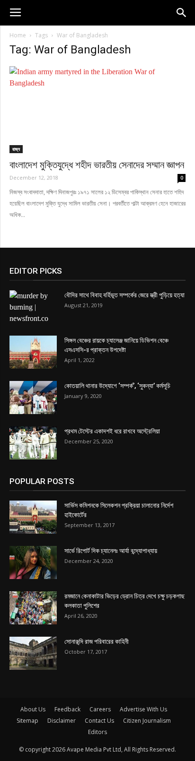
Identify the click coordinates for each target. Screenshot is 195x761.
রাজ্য (16, 149)
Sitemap (27, 721)
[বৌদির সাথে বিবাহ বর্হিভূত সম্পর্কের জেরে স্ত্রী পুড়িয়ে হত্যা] (33, 307)
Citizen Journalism (147, 721)
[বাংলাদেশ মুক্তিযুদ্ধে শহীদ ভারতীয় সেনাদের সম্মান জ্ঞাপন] (97, 109)
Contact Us (99, 721)
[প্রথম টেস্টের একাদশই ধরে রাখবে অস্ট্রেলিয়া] (33, 442)
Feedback (67, 709)
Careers (100, 709)
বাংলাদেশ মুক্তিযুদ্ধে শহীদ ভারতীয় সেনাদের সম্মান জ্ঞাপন (96, 165)
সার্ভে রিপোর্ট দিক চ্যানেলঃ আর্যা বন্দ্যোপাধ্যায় (110, 550)
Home (17, 35)
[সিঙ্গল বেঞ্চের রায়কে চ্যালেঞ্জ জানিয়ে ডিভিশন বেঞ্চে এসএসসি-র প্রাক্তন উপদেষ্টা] (33, 352)
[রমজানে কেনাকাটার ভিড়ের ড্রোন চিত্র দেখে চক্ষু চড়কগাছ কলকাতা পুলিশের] (33, 607)
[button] (181, 13)
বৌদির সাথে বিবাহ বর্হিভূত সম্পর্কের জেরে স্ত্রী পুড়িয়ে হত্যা (124, 295)
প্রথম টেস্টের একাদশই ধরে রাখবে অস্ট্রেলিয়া (112, 431)
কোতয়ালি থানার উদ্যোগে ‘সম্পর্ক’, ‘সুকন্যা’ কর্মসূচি (117, 385)
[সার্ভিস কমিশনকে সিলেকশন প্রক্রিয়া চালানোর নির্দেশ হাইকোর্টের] (33, 517)
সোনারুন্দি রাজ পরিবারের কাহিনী (96, 641)
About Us (32, 709)
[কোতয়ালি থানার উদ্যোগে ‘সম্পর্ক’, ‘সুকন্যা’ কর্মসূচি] (33, 397)
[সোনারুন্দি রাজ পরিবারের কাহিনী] (33, 653)
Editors (97, 732)
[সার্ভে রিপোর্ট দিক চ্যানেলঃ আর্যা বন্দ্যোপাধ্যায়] (33, 562)
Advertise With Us (143, 709)
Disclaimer (61, 721)
